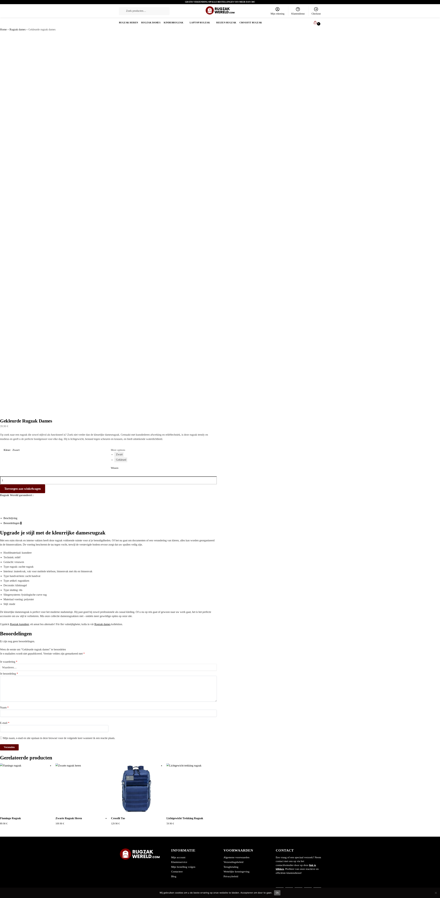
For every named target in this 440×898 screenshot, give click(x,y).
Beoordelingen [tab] (12, 523)
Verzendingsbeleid (233, 862)
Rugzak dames (18, 29)
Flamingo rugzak (10, 818)
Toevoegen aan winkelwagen (22, 488)
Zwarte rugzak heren (68, 818)
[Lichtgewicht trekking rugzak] (191, 788)
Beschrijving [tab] (10, 518)
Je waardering (8, 661)
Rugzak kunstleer (19, 624)
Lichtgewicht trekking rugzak (184, 818)
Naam (4, 707)
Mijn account (178, 857)
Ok (277, 892)
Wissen (114, 468)
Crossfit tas (118, 818)
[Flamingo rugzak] (25, 788)
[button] (313, 22)
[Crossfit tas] (136, 788)
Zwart (119, 454)
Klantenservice (179, 862)
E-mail (4, 722)
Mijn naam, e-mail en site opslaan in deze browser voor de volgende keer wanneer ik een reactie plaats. (59, 738)
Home (3, 29)
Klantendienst (298, 13)
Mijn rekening (277, 13)
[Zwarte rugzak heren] (80, 788)
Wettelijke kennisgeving (236, 871)
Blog (173, 876)
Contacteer (177, 871)
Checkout (316, 13)
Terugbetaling (231, 867)
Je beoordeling (9, 673)
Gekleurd (121, 459)
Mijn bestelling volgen (183, 867)
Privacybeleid (231, 876)
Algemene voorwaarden (236, 857)
